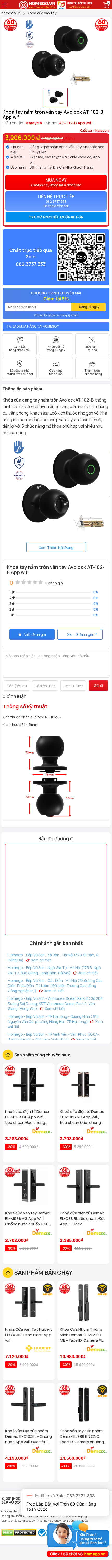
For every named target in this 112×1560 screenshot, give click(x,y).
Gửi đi (98, 685)
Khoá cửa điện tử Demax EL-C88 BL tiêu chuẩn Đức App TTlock (83, 1218)
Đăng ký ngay (89, 307)
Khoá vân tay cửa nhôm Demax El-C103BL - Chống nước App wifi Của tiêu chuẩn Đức (28, 1436)
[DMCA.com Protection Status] (18, 1532)
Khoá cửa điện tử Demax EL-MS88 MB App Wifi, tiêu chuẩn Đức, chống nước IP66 (82, 1117)
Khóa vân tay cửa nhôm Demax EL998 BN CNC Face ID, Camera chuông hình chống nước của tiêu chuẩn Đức (83, 1436)
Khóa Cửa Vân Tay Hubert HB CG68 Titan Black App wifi (28, 1335)
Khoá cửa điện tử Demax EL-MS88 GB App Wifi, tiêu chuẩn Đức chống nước (27, 1117)
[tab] (56, 217)
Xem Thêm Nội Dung (56, 547)
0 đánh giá (54, 583)
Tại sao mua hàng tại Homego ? (33, 326)
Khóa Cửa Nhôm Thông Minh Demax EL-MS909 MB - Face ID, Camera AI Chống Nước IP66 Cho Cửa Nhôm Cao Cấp (81, 1335)
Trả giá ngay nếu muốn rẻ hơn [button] (56, 217)
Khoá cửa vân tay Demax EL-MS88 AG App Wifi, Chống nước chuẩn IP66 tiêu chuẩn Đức (27, 1218)
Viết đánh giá (35, 634)
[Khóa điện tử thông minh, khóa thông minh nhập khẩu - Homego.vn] (38, 4)
